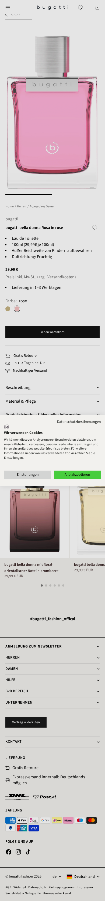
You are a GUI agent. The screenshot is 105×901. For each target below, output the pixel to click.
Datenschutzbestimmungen (79, 421)
